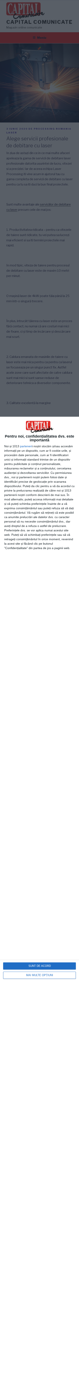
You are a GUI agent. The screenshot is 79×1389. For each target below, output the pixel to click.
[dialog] (39, 903)
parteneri (26, 446)
